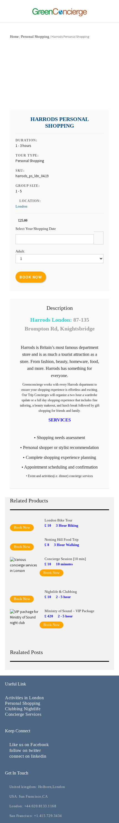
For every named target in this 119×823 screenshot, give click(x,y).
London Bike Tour (58, 520)
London (21, 206)
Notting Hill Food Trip (62, 539)
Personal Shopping (35, 36)
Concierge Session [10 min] (65, 559)
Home (14, 36)
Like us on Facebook (29, 744)
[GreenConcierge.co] (59, 15)
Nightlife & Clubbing (61, 592)
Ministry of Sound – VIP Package (69, 611)
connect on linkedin (27, 756)
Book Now (31, 277)
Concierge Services (23, 714)
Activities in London (24, 697)
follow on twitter (25, 750)
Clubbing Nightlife (22, 708)
